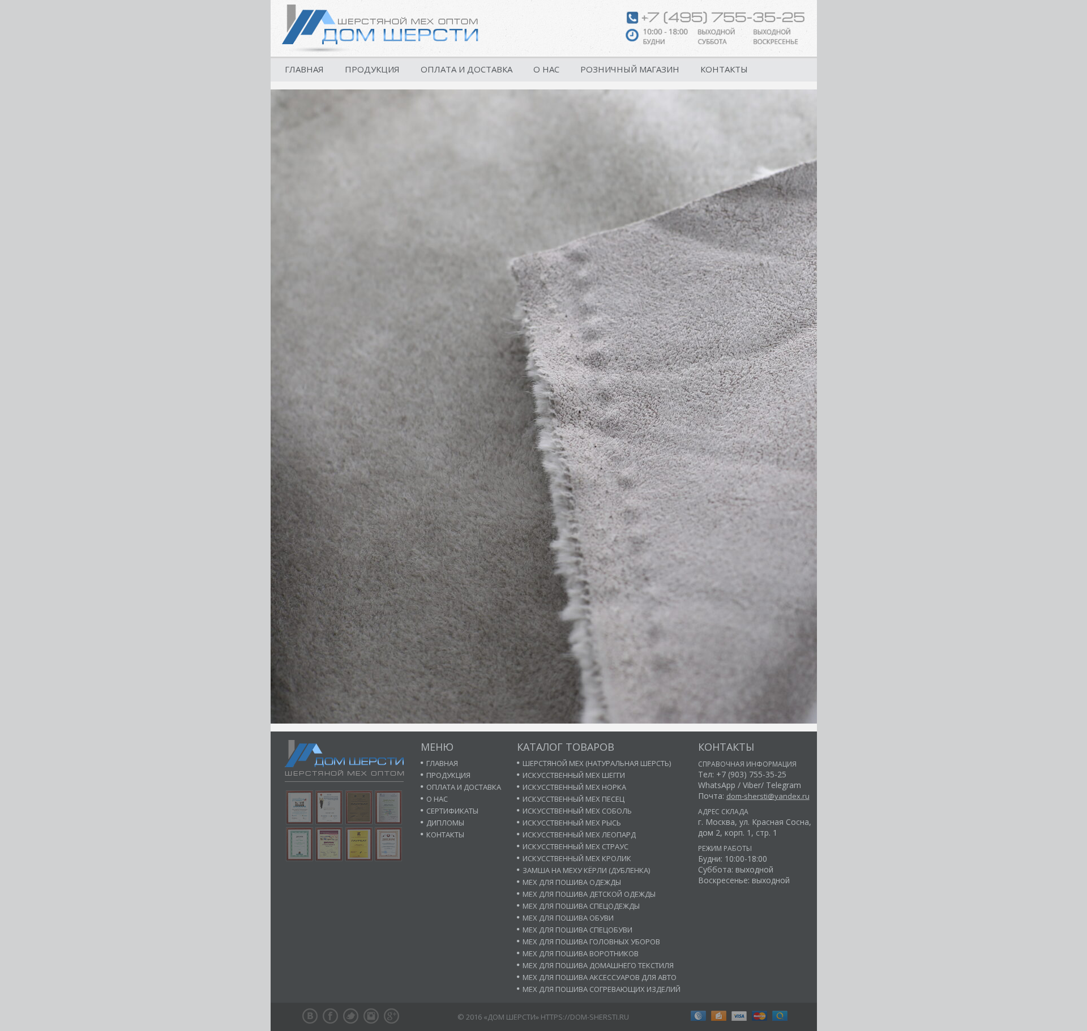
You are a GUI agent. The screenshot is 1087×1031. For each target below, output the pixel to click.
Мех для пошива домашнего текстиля (598, 965)
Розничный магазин (629, 69)
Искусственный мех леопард (579, 834)
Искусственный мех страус (575, 846)
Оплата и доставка (466, 69)
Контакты (724, 69)
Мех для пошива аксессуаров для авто (600, 977)
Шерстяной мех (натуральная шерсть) (597, 763)
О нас (546, 69)
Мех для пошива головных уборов (591, 941)
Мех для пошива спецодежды (581, 906)
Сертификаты (452, 811)
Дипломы (445, 823)
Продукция (372, 69)
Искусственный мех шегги (574, 775)
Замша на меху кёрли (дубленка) (586, 870)
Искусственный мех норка (574, 787)
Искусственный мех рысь (572, 823)
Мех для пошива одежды (572, 882)
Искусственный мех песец (573, 799)
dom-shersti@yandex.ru (768, 796)
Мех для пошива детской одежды (589, 894)
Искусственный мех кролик (577, 858)
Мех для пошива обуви (568, 918)
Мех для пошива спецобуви (577, 930)
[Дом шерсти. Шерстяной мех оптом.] (380, 28)
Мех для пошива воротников (581, 953)
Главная (304, 69)
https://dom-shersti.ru (585, 1017)
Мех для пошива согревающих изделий (602, 989)
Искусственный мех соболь (577, 811)
